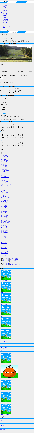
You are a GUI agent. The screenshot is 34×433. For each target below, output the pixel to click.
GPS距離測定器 (4, 15)
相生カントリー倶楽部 (4, 155)
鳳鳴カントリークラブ (4, 242)
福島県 (17, 258)
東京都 (15, 259)
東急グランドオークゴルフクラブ (5, 186)
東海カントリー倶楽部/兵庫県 (3, 341)
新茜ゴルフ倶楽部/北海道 (4, 280)
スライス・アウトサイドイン (6, 26)
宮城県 (10, 258)
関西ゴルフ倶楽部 (3, 182)
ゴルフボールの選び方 (5, 14)
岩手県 (8, 258)
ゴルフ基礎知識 (3, 348)
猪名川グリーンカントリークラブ (5, 170)
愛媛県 (8, 263)
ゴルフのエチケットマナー (4, 363)
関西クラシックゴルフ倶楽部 (4, 181)
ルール (3, 28)
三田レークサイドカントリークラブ (5, 197)
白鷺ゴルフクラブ (3, 201)
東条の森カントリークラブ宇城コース (5, 221)
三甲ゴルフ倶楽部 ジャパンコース (5, 200)
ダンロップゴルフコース (4, 216)
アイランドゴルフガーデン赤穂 (5, 156)
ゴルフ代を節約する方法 (5, 20)
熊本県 (10, 264)
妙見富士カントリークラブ (4, 245)
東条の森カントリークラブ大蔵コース (5, 222)
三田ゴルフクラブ (3, 196)
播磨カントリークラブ (4, 231)
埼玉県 (10, 259)
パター (3, 24)
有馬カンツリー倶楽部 (4, 165)
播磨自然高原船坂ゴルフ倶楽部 (5, 232)
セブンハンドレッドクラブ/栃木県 (5, 414)
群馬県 (8, 259)
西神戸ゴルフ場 (3, 191)
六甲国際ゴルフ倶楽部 (4, 255)
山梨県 (4, 260)
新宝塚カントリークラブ (4, 202)
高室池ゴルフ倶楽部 (3, 212)
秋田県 (13, 258)
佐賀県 (6, 264)
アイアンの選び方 (5, 7)
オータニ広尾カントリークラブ (5, 176)
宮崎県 (15, 264)
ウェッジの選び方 (5, 8)
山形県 (15, 258)
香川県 (6, 263)
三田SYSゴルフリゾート (4, 195)
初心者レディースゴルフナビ (4, 425)
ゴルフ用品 (2, 12)
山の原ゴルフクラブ (3, 247)
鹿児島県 (17, 264)
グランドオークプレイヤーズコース (5, 187)
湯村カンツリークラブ (4, 248)
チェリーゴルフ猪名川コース (4, 217)
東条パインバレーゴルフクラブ (5, 206)
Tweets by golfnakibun (2, 429)
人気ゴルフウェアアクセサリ (6, 13)
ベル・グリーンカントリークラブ (5, 241)
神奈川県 (17, 259)
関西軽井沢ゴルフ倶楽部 (4, 180)
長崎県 (8, 264)
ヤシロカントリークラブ (4, 246)
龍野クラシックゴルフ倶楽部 (4, 215)
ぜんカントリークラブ (4, 205)
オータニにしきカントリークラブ (5, 175)
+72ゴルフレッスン (3, 21)
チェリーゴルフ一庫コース (4, 235)
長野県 (6, 260)
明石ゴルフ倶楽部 (3, 159)
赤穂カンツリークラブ (4, 161)
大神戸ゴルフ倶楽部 (3, 207)
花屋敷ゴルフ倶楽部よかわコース (5, 230)
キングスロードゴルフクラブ (4, 185)
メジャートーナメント (5, 17)
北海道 (4, 258)
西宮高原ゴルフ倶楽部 (4, 225)
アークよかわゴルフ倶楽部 (4, 160)
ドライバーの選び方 (5, 5)
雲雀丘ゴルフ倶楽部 (3, 236)
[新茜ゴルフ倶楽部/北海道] (6, 279)
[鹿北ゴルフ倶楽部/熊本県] (6, 303)
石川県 (13, 260)
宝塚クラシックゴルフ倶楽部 (4, 204)
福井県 (15, 260)
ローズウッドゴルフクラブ (4, 253)
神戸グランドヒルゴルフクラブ (5, 226)
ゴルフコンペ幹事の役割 (5, 19)
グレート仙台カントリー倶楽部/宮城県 (5, 316)
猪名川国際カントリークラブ (4, 171)
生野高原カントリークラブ (4, 169)
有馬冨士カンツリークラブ (4, 166)
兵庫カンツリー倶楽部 (4, 237)
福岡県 (4, 264)
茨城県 (4, 259)
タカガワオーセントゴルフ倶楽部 (5, 174)
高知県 (10, 263)
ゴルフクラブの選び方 (4, 347)
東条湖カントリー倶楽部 (4, 220)
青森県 (6, 258)
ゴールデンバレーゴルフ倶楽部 (5, 192)
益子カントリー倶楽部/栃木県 (4, 292)
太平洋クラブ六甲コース (4, 210)
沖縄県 (19, 264)
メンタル (4, 27)
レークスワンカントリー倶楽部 (5, 252)
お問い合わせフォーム (4, 420)
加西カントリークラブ (4, 179)
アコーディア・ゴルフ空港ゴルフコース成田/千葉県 (7, 328)
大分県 (13, 264)
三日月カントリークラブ (4, 243)
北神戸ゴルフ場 (3, 190)
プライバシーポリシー (4, 421)
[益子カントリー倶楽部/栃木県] (6, 291)
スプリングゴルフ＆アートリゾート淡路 (6, 184)
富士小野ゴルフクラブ (4, 240)
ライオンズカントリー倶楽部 (4, 251)
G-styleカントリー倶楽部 (4, 211)
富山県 (10, 260)
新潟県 (8, 260)
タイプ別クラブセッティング (6, 10)
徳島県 (4, 263)
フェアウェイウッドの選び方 (6, 6)
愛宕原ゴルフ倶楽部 (3, 164)
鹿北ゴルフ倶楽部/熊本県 (4, 304)
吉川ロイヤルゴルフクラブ (4, 250)
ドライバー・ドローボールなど (6, 22)
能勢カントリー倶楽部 (4, 228)
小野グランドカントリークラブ (5, 177)
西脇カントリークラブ (4, 227)
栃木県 (6, 259)
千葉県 (13, 259)
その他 (3, 29)
